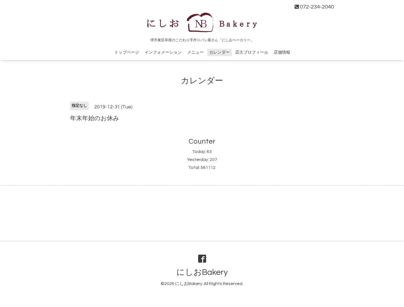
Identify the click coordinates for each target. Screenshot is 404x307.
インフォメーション (163, 52)
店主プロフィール (251, 52)
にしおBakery (202, 272)
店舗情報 (282, 52)
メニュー (195, 52)
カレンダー (219, 52)
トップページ (126, 52)
